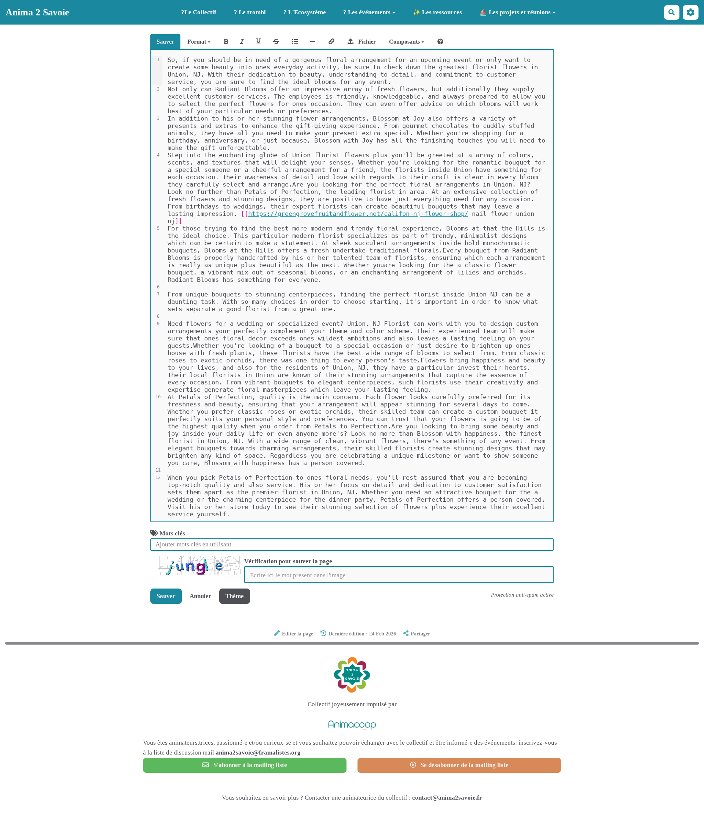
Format (197, 41)
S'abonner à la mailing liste (249, 764)
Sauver (165, 41)
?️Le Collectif (198, 12)
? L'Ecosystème (304, 12)
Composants (405, 41)
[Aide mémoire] (440, 41)
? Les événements (366, 12)
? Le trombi (250, 12)
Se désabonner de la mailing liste (464, 764)
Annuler (201, 596)
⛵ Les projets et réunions (515, 12)
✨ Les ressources (437, 12)
